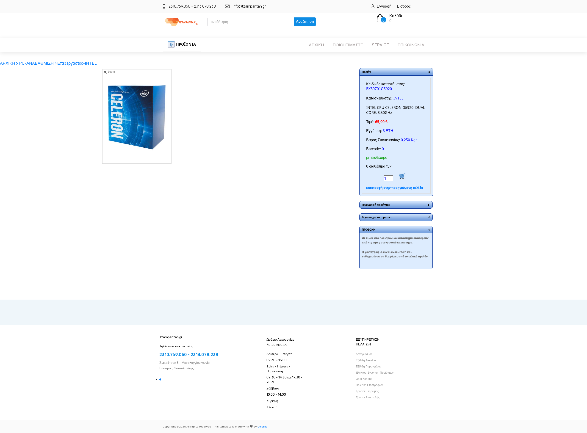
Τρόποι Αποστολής (367, 397)
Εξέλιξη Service (366, 360)
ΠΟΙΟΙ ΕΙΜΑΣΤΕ (348, 44)
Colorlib (262, 426)
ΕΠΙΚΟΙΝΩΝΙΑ (411, 44)
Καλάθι (395, 15)
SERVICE (380, 44)
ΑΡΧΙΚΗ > (9, 63)
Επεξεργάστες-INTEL (77, 63)
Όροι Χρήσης (364, 379)
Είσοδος (404, 6)
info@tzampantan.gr (249, 6)
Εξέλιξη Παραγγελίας (368, 366)
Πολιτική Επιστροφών (369, 385)
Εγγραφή (384, 6)
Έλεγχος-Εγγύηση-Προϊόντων (374, 372)
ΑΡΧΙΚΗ (316, 44)
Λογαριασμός (364, 354)
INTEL (398, 98)
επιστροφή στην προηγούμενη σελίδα (394, 188)
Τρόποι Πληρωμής (367, 391)
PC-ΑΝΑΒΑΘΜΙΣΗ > (38, 63)
